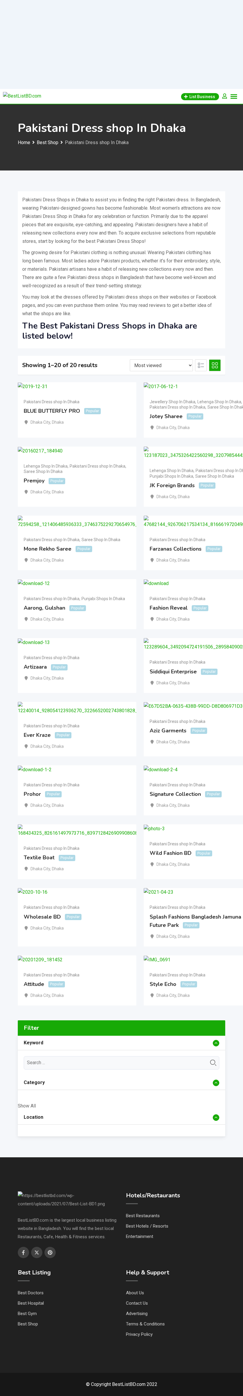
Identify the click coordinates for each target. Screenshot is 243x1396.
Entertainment (139, 1236)
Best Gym (27, 1313)
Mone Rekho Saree (47, 548)
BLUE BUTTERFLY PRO (52, 411)
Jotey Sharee (166, 416)
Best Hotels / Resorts (147, 1226)
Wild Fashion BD (170, 853)
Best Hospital (31, 1303)
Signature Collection (175, 794)
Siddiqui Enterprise (173, 671)
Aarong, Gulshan (44, 607)
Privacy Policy (139, 1334)
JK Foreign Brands (172, 485)
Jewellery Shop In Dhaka (172, 401)
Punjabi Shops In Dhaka (171, 476)
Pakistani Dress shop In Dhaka (51, 401)
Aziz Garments (168, 730)
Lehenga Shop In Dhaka (219, 401)
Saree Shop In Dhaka (43, 471)
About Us (135, 1292)
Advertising (137, 1313)
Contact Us (137, 1303)
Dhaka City (40, 422)
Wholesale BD (42, 916)
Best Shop (28, 1324)
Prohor (32, 794)
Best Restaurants (143, 1215)
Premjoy (34, 481)
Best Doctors (31, 1292)
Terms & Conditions (145, 1324)
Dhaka (58, 422)
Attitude (34, 984)
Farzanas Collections (176, 548)
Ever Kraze (37, 735)
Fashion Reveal (169, 607)
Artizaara (35, 666)
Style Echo (163, 984)
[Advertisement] (121, 44)
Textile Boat (39, 857)
